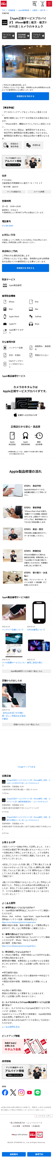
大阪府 (34, 10)
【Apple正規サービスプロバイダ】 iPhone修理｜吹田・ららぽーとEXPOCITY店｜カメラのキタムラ (28, 781)
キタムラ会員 (42, 2)
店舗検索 (34, 1)
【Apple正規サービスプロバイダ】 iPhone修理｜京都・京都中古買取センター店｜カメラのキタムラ (28, 818)
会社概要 (16, 1126)
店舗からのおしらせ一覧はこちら (26, 724)
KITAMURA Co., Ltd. (21, 1142)
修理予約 (39, 1154)
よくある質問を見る (11, 1027)
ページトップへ (44, 1116)
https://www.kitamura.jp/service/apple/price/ (19, 922)
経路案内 (14, 1154)
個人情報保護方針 (18, 1123)
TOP (3, 10)
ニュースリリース (35, 1123)
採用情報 (26, 1126)
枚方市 (42, 10)
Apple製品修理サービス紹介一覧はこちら (26, 671)
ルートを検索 (39, 192)
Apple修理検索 (23, 10)
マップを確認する (14, 192)
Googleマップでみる (26, 767)
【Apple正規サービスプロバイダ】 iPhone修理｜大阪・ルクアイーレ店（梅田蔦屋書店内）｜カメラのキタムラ (28, 800)
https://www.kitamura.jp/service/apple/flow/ (19, 946)
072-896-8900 (7, 226)
